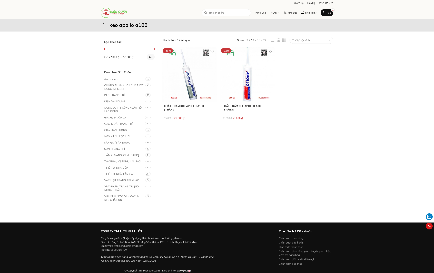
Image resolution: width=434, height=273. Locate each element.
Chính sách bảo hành (291, 242)
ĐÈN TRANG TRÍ (114, 95)
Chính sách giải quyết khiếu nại (296, 259)
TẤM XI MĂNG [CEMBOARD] (121, 155)
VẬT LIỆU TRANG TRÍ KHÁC (121, 180)
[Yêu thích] (212, 51)
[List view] (272, 40)
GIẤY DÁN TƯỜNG (115, 130)
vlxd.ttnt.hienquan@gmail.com (125, 245)
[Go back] (105, 23)
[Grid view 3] (278, 40)
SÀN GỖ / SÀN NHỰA (117, 142)
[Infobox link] (326, 3)
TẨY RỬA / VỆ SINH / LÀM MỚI (122, 161)
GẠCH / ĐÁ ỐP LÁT (116, 117)
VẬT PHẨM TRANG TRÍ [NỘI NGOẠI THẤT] (122, 188)
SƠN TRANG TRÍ (114, 148)
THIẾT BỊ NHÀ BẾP (116, 167)
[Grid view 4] (284, 40)
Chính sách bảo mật (290, 263)
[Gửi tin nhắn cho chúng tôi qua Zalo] (429, 216)
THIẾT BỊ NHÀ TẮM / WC (119, 174)
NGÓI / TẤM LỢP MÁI (117, 136)
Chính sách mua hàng (291, 238)
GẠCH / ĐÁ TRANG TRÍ (118, 123)
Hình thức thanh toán (291, 247)
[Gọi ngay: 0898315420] (429, 226)
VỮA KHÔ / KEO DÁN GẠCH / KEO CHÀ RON (121, 198)
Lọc (150, 57)
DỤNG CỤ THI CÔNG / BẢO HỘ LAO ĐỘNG (123, 109)
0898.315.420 (119, 249)
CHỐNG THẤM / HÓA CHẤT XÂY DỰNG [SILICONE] (124, 87)
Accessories (111, 79)
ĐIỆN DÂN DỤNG (114, 101)
